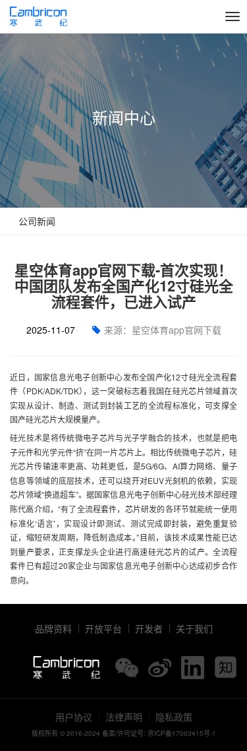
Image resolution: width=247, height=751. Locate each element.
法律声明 (123, 716)
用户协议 (73, 716)
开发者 (149, 628)
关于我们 (194, 628)
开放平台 (103, 628)
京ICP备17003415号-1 (182, 733)
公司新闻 (35, 220)
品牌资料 (53, 628)
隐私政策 (173, 716)
